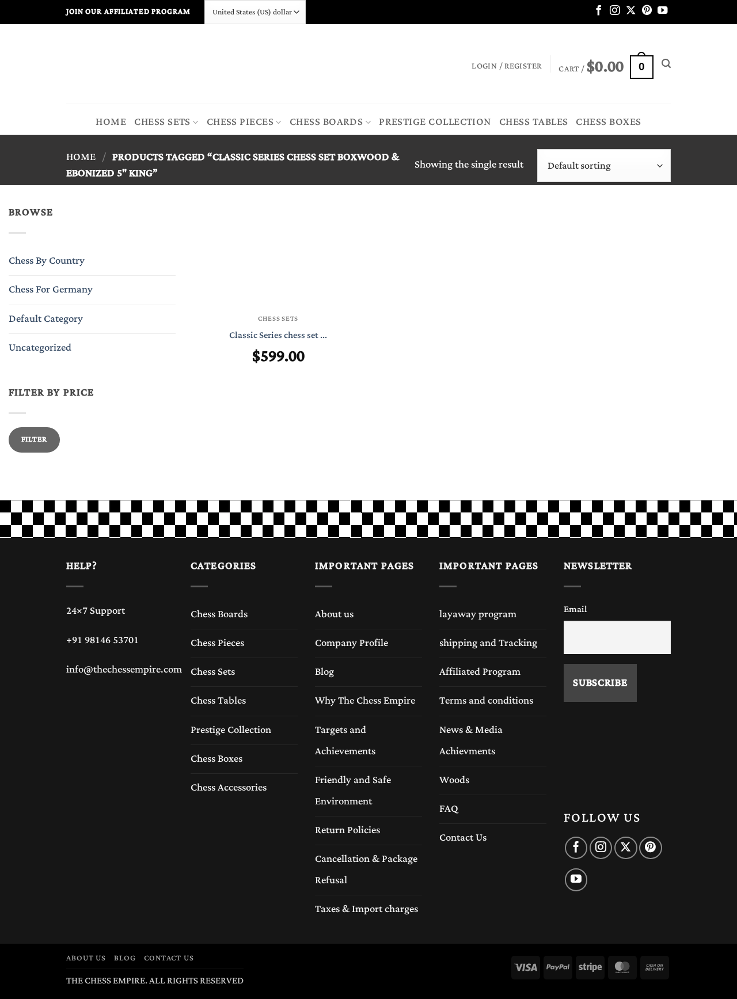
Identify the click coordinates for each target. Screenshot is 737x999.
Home (111, 122)
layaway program (477, 614)
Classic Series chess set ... (278, 335)
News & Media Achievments (471, 740)
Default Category (46, 319)
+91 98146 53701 (102, 640)
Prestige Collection (231, 730)
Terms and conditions (486, 701)
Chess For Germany (51, 289)
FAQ (448, 809)
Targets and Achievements (345, 740)
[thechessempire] (123, 64)
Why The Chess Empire (365, 701)
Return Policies (347, 830)
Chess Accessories (229, 787)
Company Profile (351, 643)
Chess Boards (219, 614)
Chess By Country (47, 261)
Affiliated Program (480, 672)
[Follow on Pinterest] (647, 11)
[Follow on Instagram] (615, 11)
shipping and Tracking (488, 643)
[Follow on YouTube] (662, 11)
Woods (454, 780)
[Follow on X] (631, 11)
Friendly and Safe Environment (353, 790)
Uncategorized (40, 348)
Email (575, 609)
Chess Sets (162, 122)
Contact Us (463, 838)
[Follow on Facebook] (598, 11)
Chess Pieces (217, 643)
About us (334, 614)
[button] (606, 64)
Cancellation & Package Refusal (366, 869)
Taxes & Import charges (366, 909)
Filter (34, 439)
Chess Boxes (608, 122)
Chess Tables (533, 122)
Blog (324, 672)
